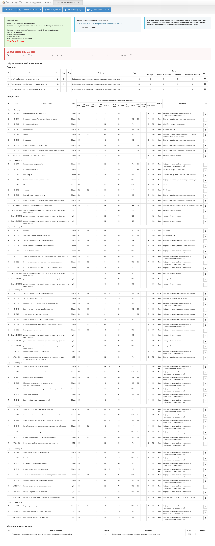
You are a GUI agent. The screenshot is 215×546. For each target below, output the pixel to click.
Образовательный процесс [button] (69, 2)
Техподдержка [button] (34, 2)
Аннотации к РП (54, 9)
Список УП (10, 9)
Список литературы (74, 9)
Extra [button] (49, 2)
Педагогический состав (99, 9)
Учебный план (16, 41)
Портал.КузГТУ (13, 2)
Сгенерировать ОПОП (31, 9)
